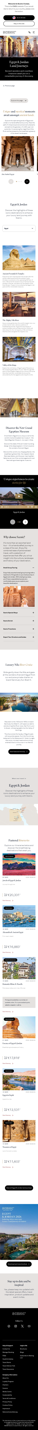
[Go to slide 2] (18, 181)
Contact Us (6, 1349)
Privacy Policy (7, 1402)
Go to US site (21, 18)
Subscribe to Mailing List (27, 1357)
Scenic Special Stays (10, 613)
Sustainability (7, 1395)
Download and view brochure (17, 1264)
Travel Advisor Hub (9, 1366)
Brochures (23, 1349)
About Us (6, 1378)
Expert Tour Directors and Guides (14, 637)
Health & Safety (8, 1359)
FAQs (4, 1356)
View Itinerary (7, 900)
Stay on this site (19, 24)
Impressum (6, 1408)
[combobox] (19, 228)
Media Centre (7, 1392)
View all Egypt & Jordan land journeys (19, 1188)
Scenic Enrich (8, 621)
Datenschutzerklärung (10, 1412)
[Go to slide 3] (19, 181)
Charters (5, 1385)
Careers (5, 1388)
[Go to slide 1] (16, 181)
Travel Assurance (8, 1369)
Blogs (22, 1352)
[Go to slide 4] (21, 181)
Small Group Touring (10, 568)
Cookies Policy (7, 1405)
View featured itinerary (17, 752)
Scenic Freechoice (9, 629)
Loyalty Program (8, 1381)
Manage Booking (8, 1352)
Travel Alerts (7, 1362)
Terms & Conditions (9, 1398)
